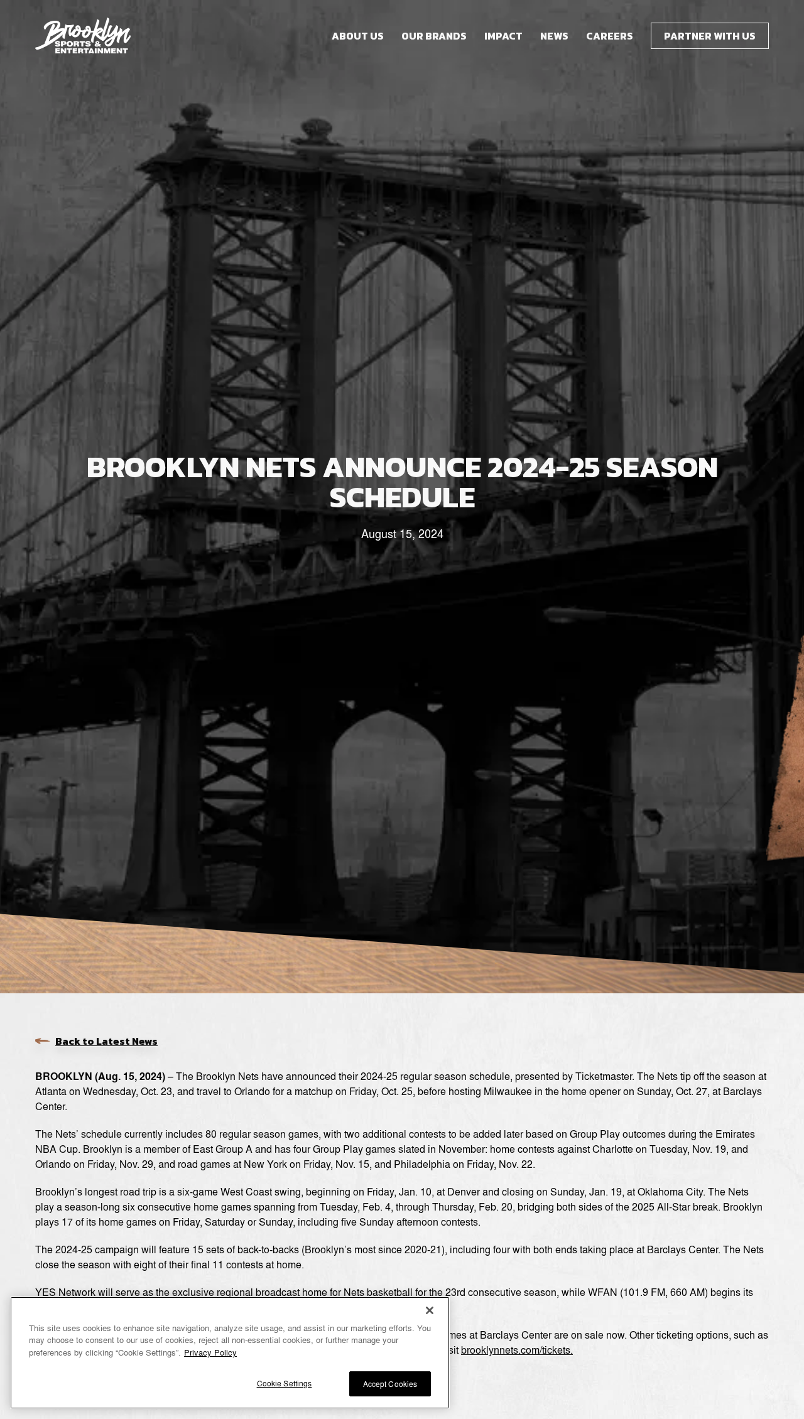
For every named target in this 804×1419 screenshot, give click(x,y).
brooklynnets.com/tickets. (517, 1349)
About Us (358, 35)
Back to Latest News (106, 1041)
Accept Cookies (390, 1383)
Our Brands (434, 35)
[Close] (429, 1310)
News (554, 35)
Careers (609, 35)
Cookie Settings (284, 1383)
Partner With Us (710, 35)
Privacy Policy (210, 1352)
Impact (503, 35)
